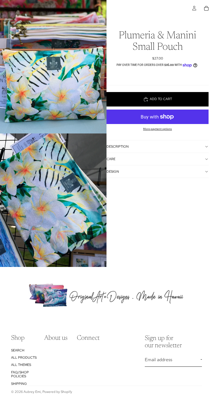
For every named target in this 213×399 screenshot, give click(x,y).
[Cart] (206, 8)
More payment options (157, 129)
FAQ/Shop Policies (20, 374)
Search (17, 350)
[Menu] (6, 8)
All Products (24, 357)
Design (112, 171)
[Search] (18, 8)
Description (117, 146)
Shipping (19, 383)
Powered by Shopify (57, 392)
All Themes (21, 365)
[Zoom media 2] (53, 200)
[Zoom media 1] (53, 66)
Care (110, 159)
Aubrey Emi (32, 392)
